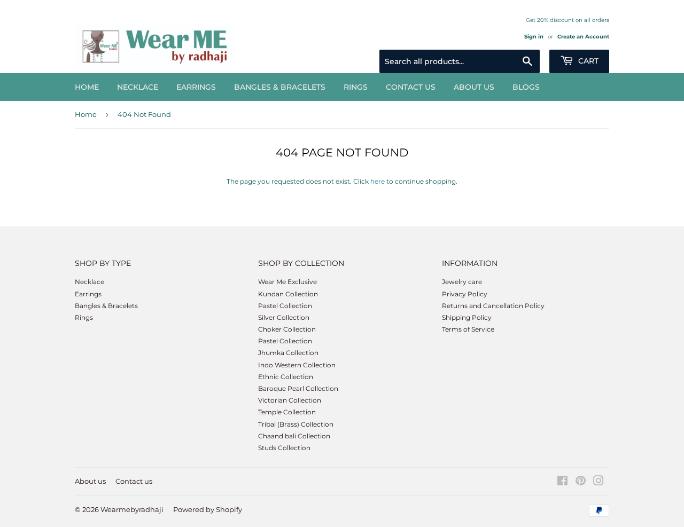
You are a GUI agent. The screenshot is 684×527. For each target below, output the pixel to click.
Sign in (533, 36)
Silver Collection (283, 317)
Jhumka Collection (288, 353)
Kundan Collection (288, 294)
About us (474, 87)
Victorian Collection (289, 400)
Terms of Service (468, 329)
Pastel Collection (285, 306)
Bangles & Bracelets (279, 87)
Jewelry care (462, 282)
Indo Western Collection (297, 365)
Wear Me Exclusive (287, 282)
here (377, 181)
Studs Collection (284, 448)
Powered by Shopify (207, 509)
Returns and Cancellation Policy (493, 306)
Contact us (411, 87)
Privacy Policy (464, 294)
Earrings (196, 87)
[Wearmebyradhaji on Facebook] (562, 482)
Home (87, 87)
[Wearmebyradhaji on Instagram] (598, 482)
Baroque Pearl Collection (298, 388)
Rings (356, 87)
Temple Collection (287, 412)
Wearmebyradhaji (132, 509)
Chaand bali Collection (294, 436)
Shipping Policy (467, 317)
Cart (587, 61)
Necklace (137, 87)
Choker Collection (287, 329)
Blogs (526, 87)
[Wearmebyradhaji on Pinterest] (580, 482)
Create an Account (583, 36)
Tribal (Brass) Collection (295, 424)
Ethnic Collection (285, 377)
